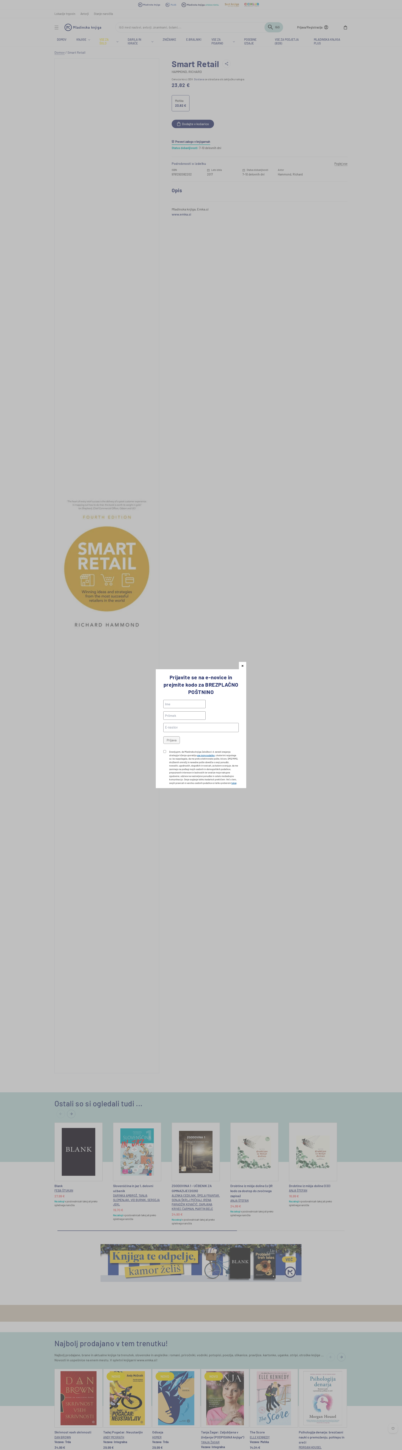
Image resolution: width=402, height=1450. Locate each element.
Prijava (172, 740)
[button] (242, 665)
